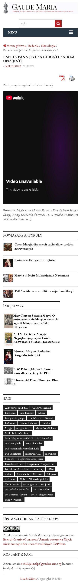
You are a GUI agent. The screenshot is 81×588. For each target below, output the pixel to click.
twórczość (10, 479)
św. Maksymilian (42, 489)
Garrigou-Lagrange (14, 418)
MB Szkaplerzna (13, 453)
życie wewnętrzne (14, 499)
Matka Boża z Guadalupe (17, 433)
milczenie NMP (33, 453)
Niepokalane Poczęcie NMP (41, 464)
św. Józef (45, 484)
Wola (22, 479)
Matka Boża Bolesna (46, 428)
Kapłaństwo (35, 418)
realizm (8, 474)
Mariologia (13, 66)
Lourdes (45, 423)
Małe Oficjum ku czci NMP (19, 438)
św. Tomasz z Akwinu (16, 494)
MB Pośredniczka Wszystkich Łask (22, 448)
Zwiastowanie (12, 484)
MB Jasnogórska (13, 443)
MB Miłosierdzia (34, 443)
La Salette (10, 423)
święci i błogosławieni (42, 494)
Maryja (8, 428)
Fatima (41, 412)
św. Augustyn (30, 484)
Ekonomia (10, 412)
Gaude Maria (28, 578)
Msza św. (9, 458)
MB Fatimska (44, 438)
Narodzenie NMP (14, 464)
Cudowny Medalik (41, 407)
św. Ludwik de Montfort (17, 489)
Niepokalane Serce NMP (17, 469)
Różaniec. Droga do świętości (35, 260)
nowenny (39, 469)
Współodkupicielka (38, 479)
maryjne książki (23, 428)
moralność (50, 453)
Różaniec (38, 474)
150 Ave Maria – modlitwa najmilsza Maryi (44, 291)
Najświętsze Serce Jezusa (30, 458)
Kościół (49, 418)
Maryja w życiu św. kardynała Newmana (42, 275)
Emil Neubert (27, 412)
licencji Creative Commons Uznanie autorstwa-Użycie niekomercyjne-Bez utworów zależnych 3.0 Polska (37, 541)
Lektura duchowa (28, 423)
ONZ (50, 469)
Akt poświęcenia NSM (16, 407)
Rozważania (23, 474)
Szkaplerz (51, 474)
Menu (12, 32)
